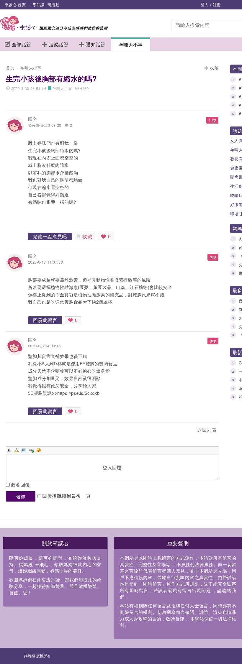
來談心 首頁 (15, 4)
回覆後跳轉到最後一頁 (66, 495)
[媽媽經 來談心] (54, 28)
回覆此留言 (45, 320)
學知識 (39, 4)
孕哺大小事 (131, 44)
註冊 (217, 4)
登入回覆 (112, 467)
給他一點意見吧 (50, 236)
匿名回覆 (20, 484)
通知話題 (95, 44)
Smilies (39, 450)
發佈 (20, 496)
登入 (205, 4)
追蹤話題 (58, 44)
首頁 (10, 67)
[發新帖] (19, 431)
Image (24, 450)
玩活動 (53, 4)
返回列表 (207, 429)
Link (31, 450)
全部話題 (21, 44)
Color (16, 450)
